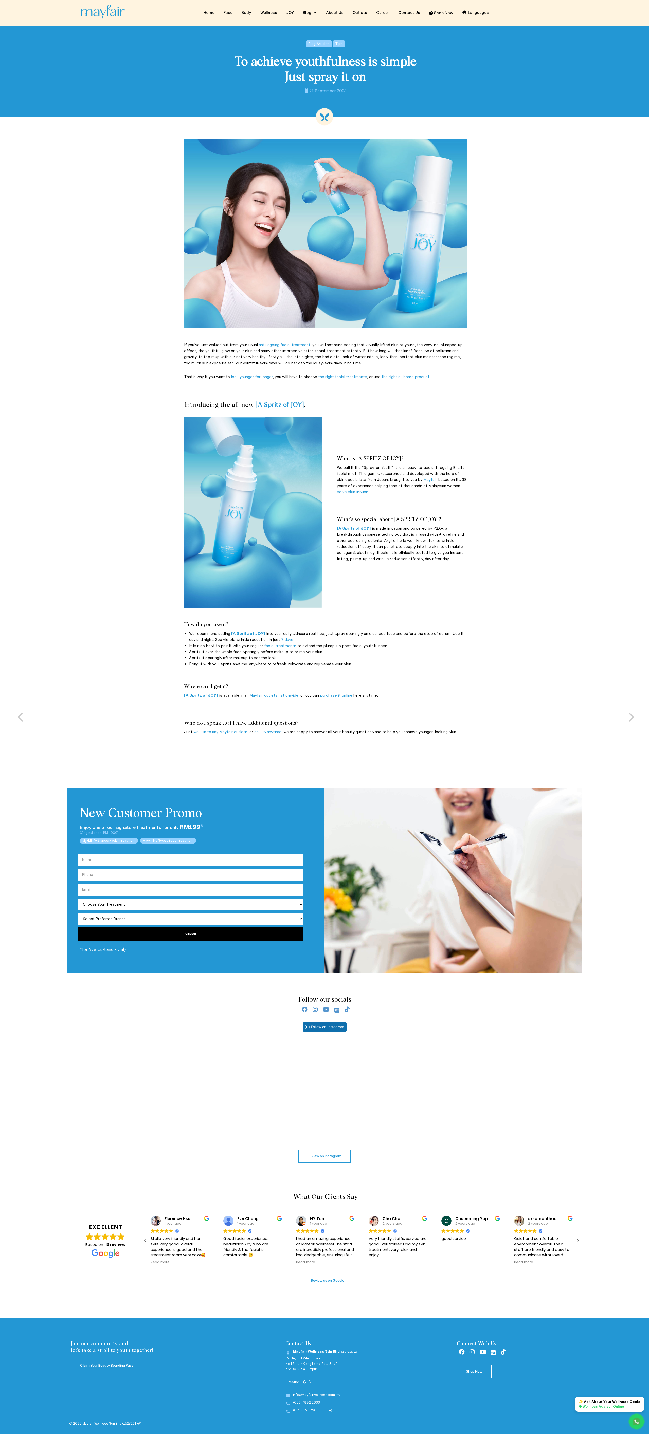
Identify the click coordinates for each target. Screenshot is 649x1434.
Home (209, 12)
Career (382, 12)
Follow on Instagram (327, 1027)
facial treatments (280, 645)
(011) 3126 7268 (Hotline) (312, 1410)
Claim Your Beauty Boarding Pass (106, 1365)
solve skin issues (352, 491)
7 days (287, 639)
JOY (290, 12)
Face (228, 12)
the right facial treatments (342, 376)
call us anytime (267, 731)
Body (246, 12)
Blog (307, 12)
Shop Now (443, 12)
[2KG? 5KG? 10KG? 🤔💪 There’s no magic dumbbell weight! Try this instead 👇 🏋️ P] (454, 1100)
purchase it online (336, 695)
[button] (578, 1240)
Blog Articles (319, 44)
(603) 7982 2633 (306, 1402)
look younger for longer (252, 376)
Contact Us (409, 12)
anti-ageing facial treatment (284, 344)
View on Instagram (326, 1156)
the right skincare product (405, 376)
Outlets (360, 12)
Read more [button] (242, 1262)
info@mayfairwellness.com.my (316, 1395)
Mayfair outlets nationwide (273, 695)
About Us (335, 12)
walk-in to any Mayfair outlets (220, 731)
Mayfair (430, 479)
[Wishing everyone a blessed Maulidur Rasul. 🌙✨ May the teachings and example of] (584, 1100)
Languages (478, 12)
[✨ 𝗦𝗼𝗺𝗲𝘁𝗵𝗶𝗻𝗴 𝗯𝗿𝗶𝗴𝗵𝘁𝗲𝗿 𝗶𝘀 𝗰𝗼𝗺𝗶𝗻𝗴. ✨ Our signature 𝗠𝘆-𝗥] (195, 1100)
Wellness (268, 12)
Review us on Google (327, 1280)
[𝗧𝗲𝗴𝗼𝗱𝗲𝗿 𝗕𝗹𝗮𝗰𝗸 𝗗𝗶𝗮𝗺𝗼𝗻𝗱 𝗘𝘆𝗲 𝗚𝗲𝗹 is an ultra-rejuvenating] (65, 1100)
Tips (338, 44)
